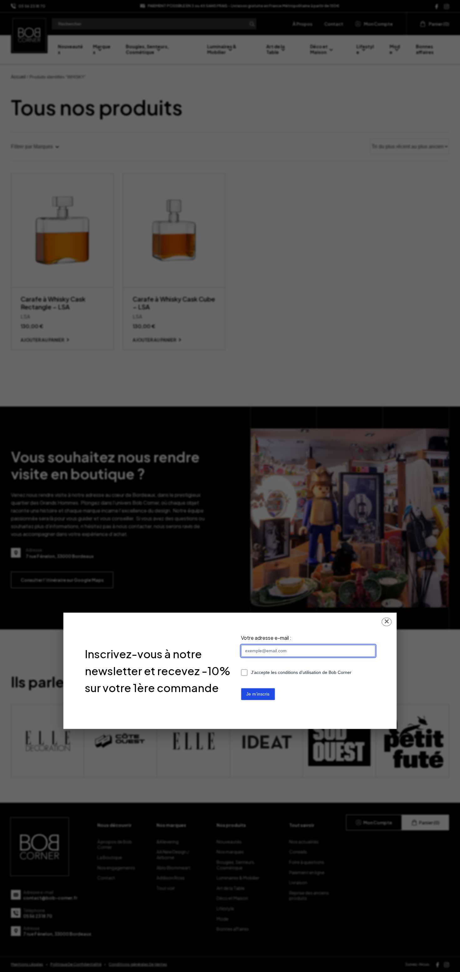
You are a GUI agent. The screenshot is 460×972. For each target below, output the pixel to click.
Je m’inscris (257, 694)
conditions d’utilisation (299, 672)
